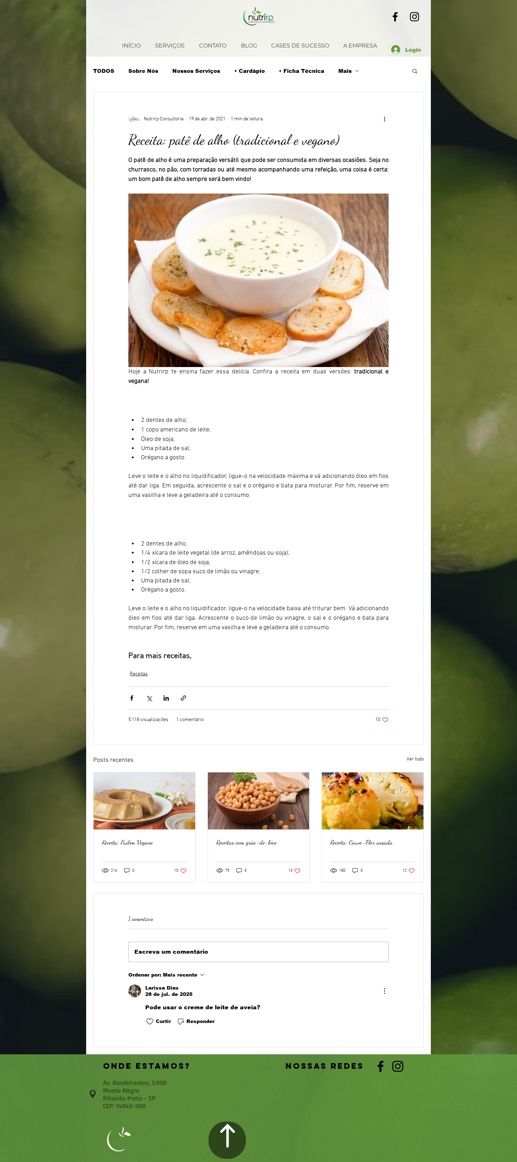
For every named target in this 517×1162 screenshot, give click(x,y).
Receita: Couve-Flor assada (361, 842)
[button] (414, 71)
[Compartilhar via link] (183, 698)
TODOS (103, 71)
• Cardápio (249, 71)
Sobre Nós (143, 71)
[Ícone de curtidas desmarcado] (149, 1021)
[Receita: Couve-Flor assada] (372, 800)
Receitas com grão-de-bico (246, 842)
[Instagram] (414, 17)
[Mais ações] (384, 119)
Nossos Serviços (196, 71)
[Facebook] (395, 17)
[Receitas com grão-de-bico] (258, 800)
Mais (345, 71)
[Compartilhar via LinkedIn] (166, 698)
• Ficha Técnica (301, 71)
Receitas (139, 674)
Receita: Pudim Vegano (127, 842)
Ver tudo (415, 759)
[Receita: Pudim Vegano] (144, 800)
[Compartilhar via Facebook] (131, 698)
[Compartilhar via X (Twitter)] (149, 698)
